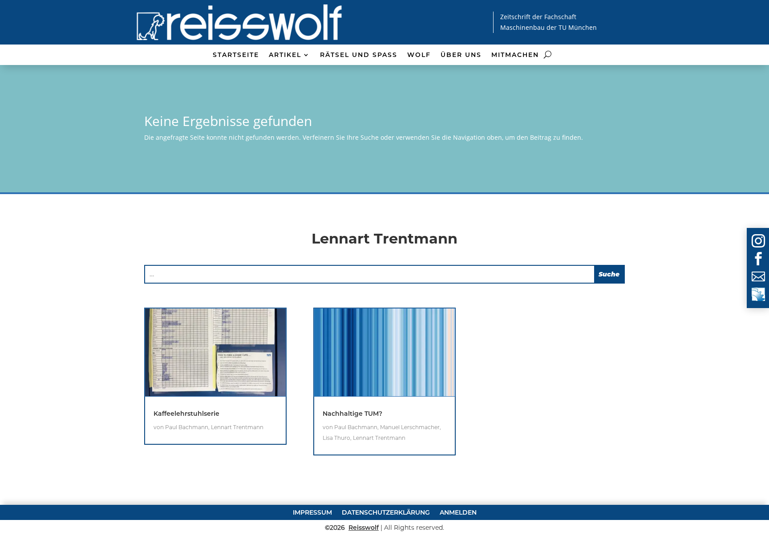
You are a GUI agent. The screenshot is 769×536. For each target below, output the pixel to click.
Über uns (461, 55)
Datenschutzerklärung (386, 512)
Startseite (236, 55)
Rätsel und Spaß (358, 55)
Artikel (285, 55)
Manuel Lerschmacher (410, 427)
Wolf (419, 55)
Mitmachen (515, 55)
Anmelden (458, 512)
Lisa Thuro (336, 437)
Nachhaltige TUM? (352, 414)
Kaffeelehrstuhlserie (186, 414)
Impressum (312, 512)
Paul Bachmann (186, 427)
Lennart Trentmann (237, 427)
